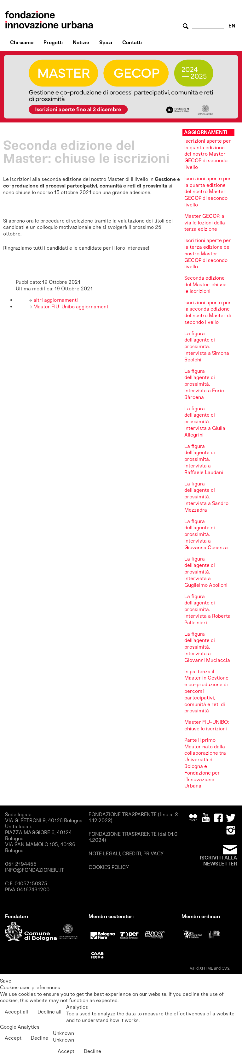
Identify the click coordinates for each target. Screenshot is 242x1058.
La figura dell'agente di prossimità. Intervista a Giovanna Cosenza (206, 534)
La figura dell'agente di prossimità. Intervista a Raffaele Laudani (203, 459)
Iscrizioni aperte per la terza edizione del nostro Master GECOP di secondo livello (207, 253)
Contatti (132, 42)
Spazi (105, 42)
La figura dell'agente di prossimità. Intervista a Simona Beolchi (206, 346)
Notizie (81, 42)
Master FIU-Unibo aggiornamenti (71, 307)
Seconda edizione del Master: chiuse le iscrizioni (205, 284)
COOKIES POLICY (109, 867)
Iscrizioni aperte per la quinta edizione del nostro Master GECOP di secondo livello (207, 154)
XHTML (206, 968)
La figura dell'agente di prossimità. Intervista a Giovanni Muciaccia (207, 647)
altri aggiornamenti (55, 300)
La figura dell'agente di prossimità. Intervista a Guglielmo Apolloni (206, 572)
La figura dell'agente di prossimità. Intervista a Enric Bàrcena (204, 384)
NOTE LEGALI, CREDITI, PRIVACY (126, 854)
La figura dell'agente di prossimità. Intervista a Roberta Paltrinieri (207, 609)
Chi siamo (21, 42)
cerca (186, 26)
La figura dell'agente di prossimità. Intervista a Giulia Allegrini (204, 422)
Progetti (53, 42)
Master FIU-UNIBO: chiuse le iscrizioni (206, 725)
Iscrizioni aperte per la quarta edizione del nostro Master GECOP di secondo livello (207, 191)
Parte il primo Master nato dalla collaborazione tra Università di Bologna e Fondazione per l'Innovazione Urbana (205, 763)
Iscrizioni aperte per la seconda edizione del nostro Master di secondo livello (207, 312)
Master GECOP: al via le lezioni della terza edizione (205, 222)
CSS (225, 968)
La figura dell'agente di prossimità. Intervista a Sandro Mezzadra (206, 497)
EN (231, 26)
